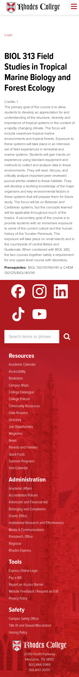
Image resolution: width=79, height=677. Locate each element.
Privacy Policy (18, 598)
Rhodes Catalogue (33, 7)
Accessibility (17, 371)
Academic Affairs (20, 488)
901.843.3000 (39, 669)
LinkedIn (61, 291)
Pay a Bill (15, 577)
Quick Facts (17, 454)
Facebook (18, 291)
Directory (15, 419)
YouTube (39, 314)
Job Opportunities (21, 426)
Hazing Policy (18, 632)
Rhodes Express (20, 550)
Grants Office (18, 515)
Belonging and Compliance (27, 508)
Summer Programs (22, 460)
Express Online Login (23, 570)
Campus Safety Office (24, 618)
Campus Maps (19, 385)
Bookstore (16, 378)
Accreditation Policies (23, 495)
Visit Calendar (18, 467)
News (13, 440)
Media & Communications (26, 529)
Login (8, 34)
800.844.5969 (39, 664)
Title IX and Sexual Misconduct (30, 625)
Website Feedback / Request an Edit (33, 591)
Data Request (18, 412)
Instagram (39, 291)
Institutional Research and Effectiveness (36, 522)
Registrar (15, 543)
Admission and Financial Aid (28, 501)
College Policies (19, 398)
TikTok (18, 314)
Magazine (15, 433)
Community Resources (24, 405)
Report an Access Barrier (26, 584)
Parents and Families (23, 447)
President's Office (21, 536)
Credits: (10, 101)
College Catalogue (21, 391)
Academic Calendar (22, 364)
